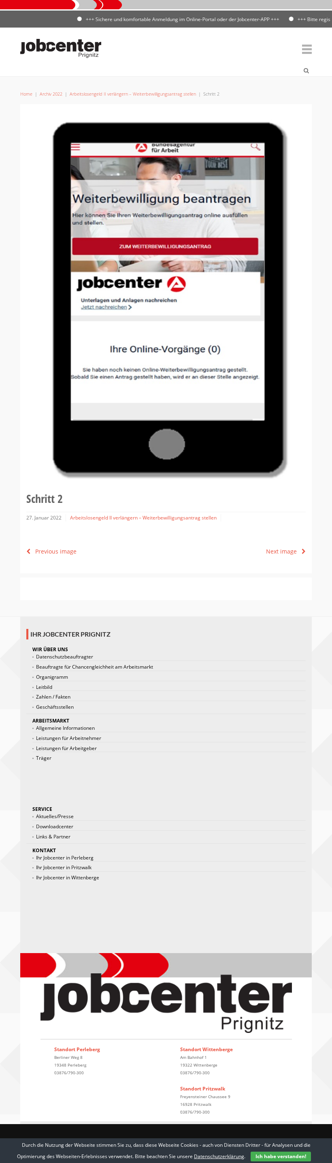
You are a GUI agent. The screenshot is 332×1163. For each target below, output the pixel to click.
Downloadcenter (54, 826)
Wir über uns (50, 649)
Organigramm (52, 677)
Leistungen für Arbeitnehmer (68, 738)
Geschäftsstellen (55, 707)
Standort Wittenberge (206, 1049)
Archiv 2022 (51, 94)
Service (42, 809)
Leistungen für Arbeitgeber (66, 748)
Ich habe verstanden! (280, 1156)
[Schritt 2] (166, 296)
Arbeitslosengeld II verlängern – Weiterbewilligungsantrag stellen (133, 94)
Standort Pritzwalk (202, 1088)
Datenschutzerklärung (219, 1156)
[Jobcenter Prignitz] (60, 47)
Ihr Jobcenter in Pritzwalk (64, 867)
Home (26, 94)
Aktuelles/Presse (55, 816)
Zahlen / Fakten (53, 697)
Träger (43, 758)
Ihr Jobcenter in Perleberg (65, 858)
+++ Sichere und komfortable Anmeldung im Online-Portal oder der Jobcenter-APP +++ (170, 19)
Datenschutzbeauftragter (64, 657)
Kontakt (44, 850)
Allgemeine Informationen (65, 728)
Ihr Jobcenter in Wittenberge (67, 877)
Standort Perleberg (77, 1049)
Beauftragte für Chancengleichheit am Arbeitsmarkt (94, 667)
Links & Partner (53, 837)
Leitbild (44, 687)
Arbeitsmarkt (50, 720)
